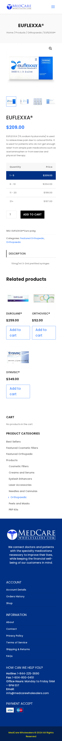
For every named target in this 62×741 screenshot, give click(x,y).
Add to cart (32, 214)
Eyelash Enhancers (20, 479)
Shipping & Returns (18, 649)
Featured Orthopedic (32, 238)
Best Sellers (13, 441)
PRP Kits (13, 509)
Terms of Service (16, 642)
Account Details (16, 589)
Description (17, 253)
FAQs (9, 656)
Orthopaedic (35, 32)
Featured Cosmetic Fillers (22, 448)
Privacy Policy (14, 635)
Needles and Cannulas (23, 491)
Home (10, 32)
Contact (11, 629)
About (10, 622)
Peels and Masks (19, 503)
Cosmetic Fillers (19, 466)
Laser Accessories (20, 485)
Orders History (15, 596)
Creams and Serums (21, 472)
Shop (9, 603)
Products (20, 32)
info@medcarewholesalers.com (27, 693)
